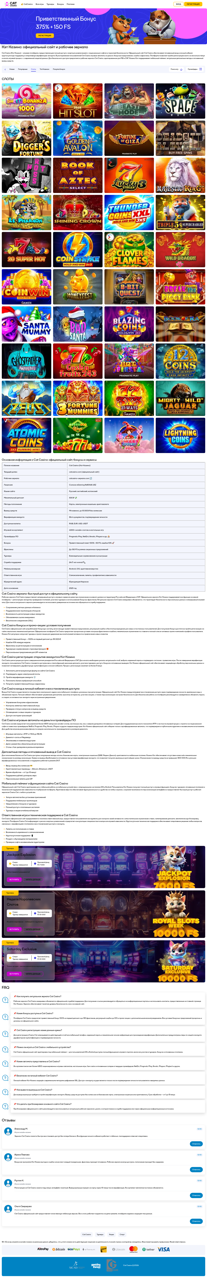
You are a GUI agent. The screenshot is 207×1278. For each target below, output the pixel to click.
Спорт (122, 1234)
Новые (11, 69)
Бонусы (60, 4)
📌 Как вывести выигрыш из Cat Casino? (33, 1090)
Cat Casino (86, 1234)
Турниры (50, 4)
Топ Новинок (44, 69)
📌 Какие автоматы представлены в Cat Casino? (37, 1061)
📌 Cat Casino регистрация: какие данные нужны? (38, 1030)
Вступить (14, 879)
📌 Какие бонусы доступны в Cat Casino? (33, 1013)
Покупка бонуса (59, 69)
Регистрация (193, 4)
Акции (111, 1234)
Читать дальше (33, 879)
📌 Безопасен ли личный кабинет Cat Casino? (36, 1075)
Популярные (22, 69)
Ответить (196, 1144)
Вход (178, 4)
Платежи (71, 4)
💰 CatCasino (27, 4)
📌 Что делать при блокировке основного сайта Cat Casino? (43, 1104)
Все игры (40, 4)
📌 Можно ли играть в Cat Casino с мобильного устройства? (42, 1047)
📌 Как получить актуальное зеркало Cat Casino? (37, 996)
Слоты (33, 69)
